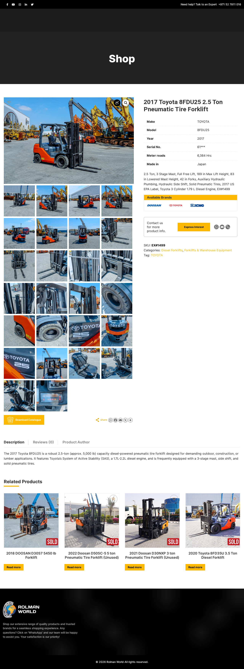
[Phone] (228, 227)
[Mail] (222, 227)
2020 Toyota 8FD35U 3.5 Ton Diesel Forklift (213, 555)
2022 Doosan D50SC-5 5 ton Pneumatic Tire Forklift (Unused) (92, 555)
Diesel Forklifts (172, 250)
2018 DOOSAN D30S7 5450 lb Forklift (31, 555)
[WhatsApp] (216, 227)
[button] (125, 102)
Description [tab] (14, 442)
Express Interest (194, 226)
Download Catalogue (28, 419)
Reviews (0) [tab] (43, 442)
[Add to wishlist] (8, 102)
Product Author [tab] (76, 442)
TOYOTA (157, 255)
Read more (14, 567)
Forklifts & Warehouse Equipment (208, 250)
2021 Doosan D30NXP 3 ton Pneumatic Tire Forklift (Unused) (152, 555)
